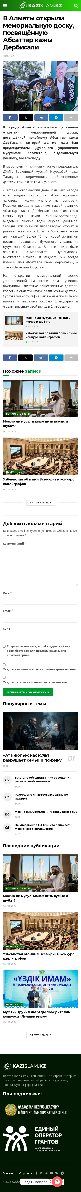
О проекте (25, 1173)
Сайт (6, 628)
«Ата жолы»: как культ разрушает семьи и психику (32, 758)
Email (8, 611)
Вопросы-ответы (18, 413)
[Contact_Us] (57, 1181)
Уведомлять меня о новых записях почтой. (35, 682)
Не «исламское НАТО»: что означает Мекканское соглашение (42, 827)
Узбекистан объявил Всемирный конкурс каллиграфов (51, 335)
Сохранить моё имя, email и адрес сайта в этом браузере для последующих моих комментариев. (39, 650)
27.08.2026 (33, 326)
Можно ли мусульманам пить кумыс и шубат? (48, 320)
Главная (8, 1173)
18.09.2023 (9, 56)
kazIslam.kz (18, 1181)
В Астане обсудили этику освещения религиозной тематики (43, 779)
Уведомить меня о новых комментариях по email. (40, 669)
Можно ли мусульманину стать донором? (46, 812)
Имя (7, 593)
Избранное (14, 471)
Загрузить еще (40, 502)
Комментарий (15, 543)
